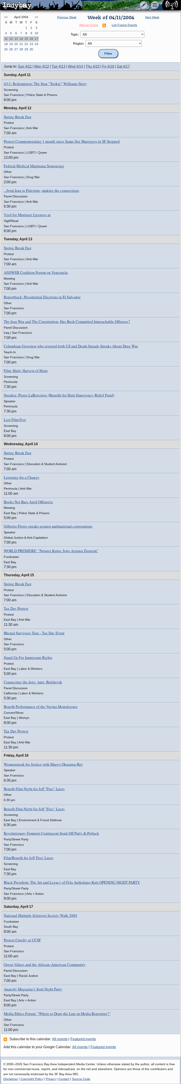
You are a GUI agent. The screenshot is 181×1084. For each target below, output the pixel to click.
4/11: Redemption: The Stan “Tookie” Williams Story (45, 83)
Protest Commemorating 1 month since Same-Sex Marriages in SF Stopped (62, 141)
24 (36, 44)
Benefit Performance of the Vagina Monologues (40, 706)
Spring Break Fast (17, 116)
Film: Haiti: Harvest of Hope (26, 370)
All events (60, 1039)
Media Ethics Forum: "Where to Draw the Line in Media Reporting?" (57, 1013)
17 (36, 38)
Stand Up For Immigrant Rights (28, 657)
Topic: (75, 34)
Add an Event (88, 25)
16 (31, 38)
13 (16, 38)
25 (6, 49)
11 (6, 38)
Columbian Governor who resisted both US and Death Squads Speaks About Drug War (71, 346)
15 (26, 38)
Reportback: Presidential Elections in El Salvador (42, 297)
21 (21, 44)
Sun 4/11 (25, 66)
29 (26, 49)
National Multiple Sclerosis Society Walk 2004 (40, 915)
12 (11, 38)
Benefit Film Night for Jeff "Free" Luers (34, 788)
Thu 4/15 (93, 66)
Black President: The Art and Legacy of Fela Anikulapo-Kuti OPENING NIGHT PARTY (72, 882)
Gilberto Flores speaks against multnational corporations (48, 526)
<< (6, 17)
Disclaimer (10, 1079)
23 (31, 44)
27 (16, 49)
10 (36, 33)
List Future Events (124, 25)
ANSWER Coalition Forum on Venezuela (36, 272)
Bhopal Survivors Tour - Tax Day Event (34, 633)
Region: (78, 43)
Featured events (83, 1039)
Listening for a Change (21, 477)
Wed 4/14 (75, 66)
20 (16, 44)
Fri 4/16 (108, 66)
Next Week (152, 17)
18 (6, 44)
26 (11, 49)
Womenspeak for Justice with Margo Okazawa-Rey (43, 764)
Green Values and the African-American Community (44, 964)
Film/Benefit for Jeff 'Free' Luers (28, 857)
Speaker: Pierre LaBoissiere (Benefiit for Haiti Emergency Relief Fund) (59, 395)
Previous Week (67, 17)
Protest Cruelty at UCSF (22, 940)
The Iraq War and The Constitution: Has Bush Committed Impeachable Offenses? (67, 321)
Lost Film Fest (15, 419)
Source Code (81, 1079)
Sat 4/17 (123, 66)
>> (36, 17)
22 (26, 44)
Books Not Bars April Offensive (28, 501)
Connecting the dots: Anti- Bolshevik (33, 682)
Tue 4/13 (58, 66)
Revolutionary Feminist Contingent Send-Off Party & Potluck (51, 833)
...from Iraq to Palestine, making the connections (41, 190)
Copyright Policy (32, 1079)
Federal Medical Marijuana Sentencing (34, 165)
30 (31, 49)
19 (11, 44)
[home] (41, 5)
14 (21, 38)
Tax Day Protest (16, 608)
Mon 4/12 (41, 66)
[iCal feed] (6, 1039)
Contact (63, 1079)
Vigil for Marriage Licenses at (27, 214)
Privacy (51, 1079)
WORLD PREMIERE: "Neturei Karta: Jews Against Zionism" (51, 550)
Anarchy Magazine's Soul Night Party (33, 989)
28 (21, 49)
